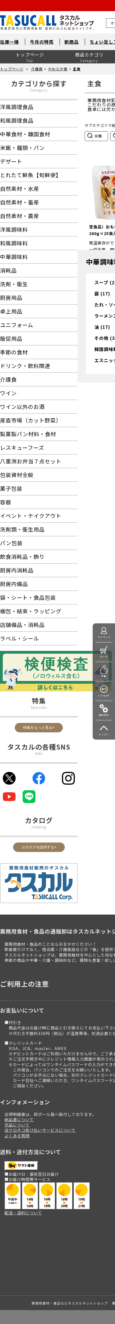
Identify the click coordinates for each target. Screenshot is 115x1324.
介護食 (37, 68)
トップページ (30, 54)
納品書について (19, 1119)
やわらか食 (58, 68)
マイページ (104, 637)
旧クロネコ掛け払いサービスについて (40, 1130)
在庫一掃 (9, 41)
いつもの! (103, 695)
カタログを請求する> (38, 847)
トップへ (104, 734)
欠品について (17, 1125)
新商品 (71, 41)
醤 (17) (102, 293)
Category (39, 90)
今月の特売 (42, 41)
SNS (39, 753)
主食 (77, 68)
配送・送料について (23, 1213)
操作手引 (104, 715)
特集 (103, 676)
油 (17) (102, 326)
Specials (39, 707)
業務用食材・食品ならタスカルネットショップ (70, 1303)
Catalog (39, 826)
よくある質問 (17, 1135)
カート (104, 656)
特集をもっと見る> (38, 727)
